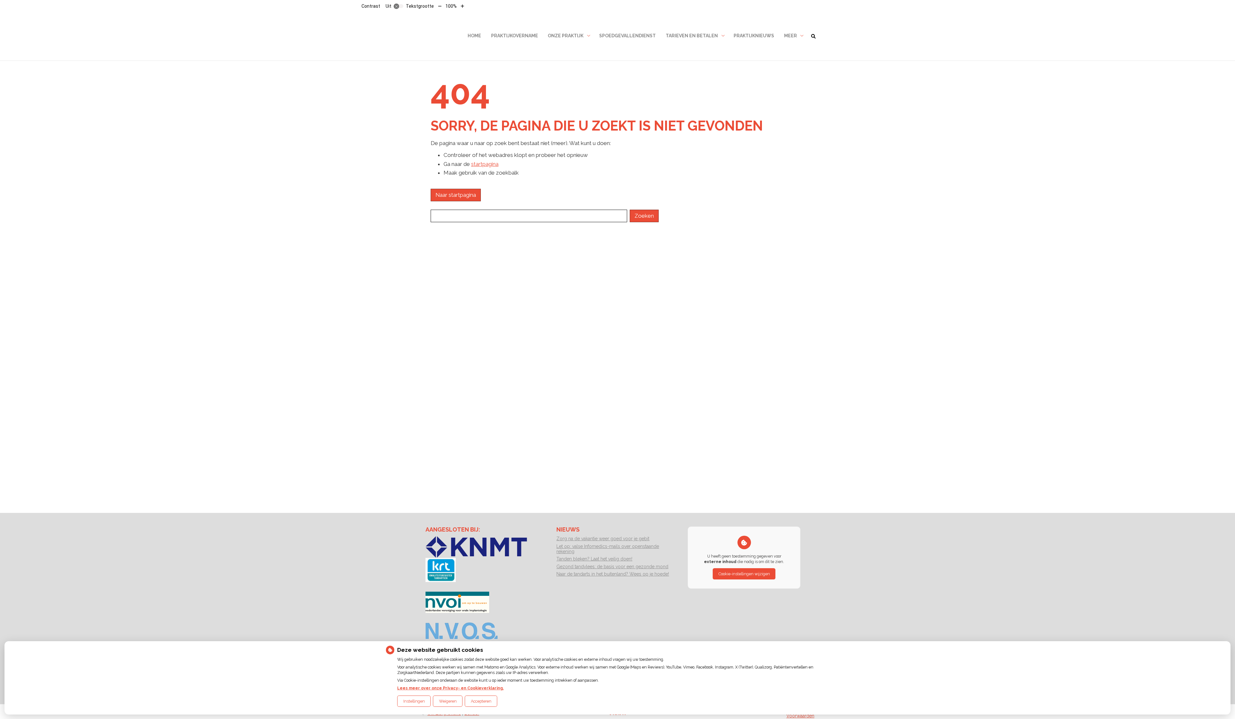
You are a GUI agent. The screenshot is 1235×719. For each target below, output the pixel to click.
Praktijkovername (514, 35)
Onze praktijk (565, 35)
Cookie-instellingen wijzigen (744, 573)
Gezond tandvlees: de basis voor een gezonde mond (612, 566)
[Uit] (398, 6)
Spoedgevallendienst (627, 35)
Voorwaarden (800, 715)
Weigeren (448, 701)
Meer (790, 35)
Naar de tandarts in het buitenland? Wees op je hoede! (612, 574)
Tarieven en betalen (692, 35)
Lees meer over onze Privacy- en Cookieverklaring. (450, 688)
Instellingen (414, 701)
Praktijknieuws (754, 35)
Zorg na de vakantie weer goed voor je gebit (602, 538)
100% (451, 6)
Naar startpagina (455, 195)
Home (474, 35)
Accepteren (481, 701)
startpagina (485, 164)
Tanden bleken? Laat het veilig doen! (594, 558)
